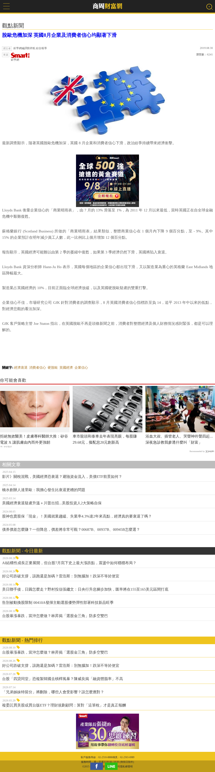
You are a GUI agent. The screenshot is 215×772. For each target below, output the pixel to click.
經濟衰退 (21, 367)
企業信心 (81, 367)
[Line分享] (112, 766)
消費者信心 (37, 367)
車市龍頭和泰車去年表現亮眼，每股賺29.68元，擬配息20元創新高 (105, 439)
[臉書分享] (97, 766)
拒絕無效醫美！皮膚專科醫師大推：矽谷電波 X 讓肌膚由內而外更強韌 (34, 439)
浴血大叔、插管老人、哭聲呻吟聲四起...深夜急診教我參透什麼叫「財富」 (179, 439)
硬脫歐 (53, 367)
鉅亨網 (15, 59)
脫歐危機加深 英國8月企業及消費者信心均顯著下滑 (59, 35)
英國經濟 (66, 367)
